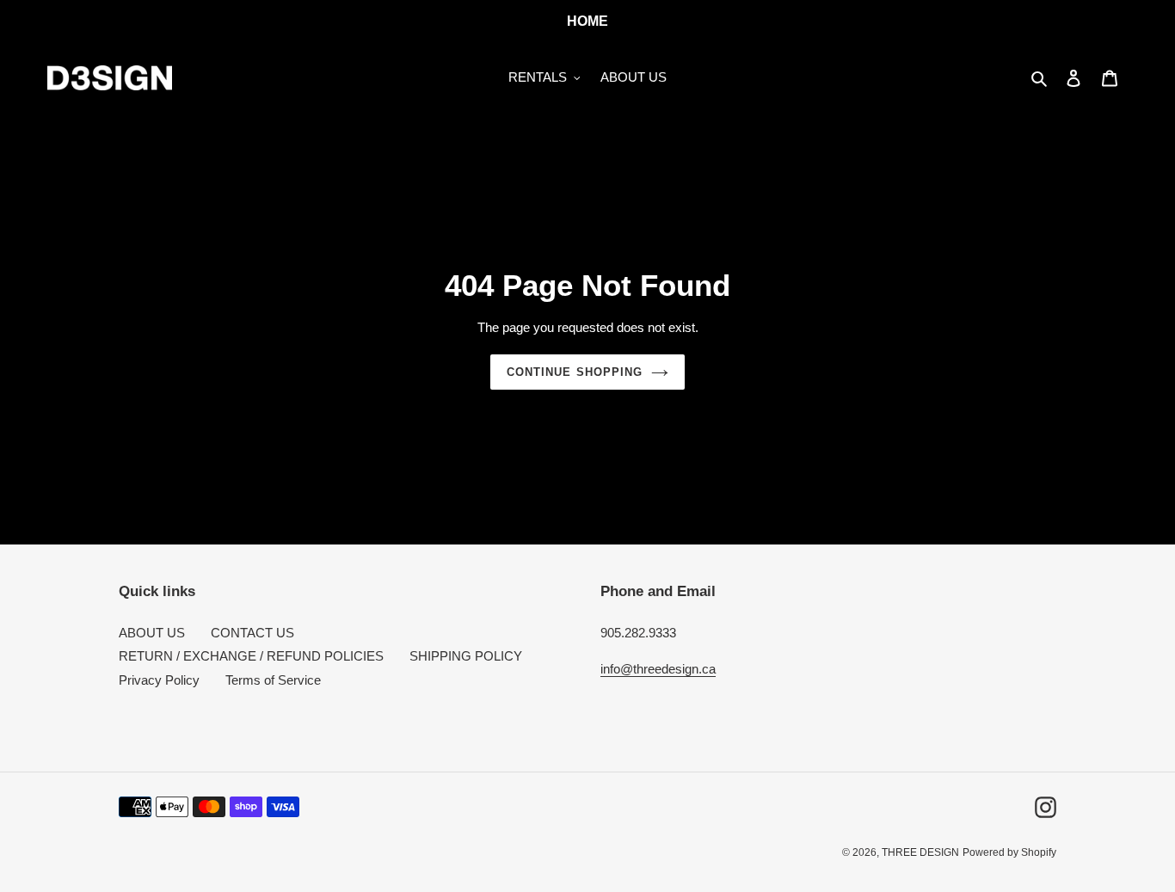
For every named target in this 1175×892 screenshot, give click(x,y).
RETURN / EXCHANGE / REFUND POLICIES (251, 656)
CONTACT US (252, 632)
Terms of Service (273, 680)
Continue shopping (575, 372)
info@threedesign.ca (658, 668)
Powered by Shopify (1009, 852)
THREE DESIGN (920, 852)
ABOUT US (152, 632)
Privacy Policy (159, 680)
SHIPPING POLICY (465, 656)
